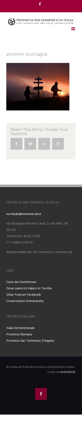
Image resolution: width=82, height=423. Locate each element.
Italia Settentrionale (20, 328)
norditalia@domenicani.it (23, 214)
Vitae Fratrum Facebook (23, 294)
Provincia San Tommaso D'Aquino (30, 340)
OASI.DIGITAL (68, 372)
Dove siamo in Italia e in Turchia (29, 288)
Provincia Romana (19, 334)
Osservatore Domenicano (25, 301)
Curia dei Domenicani (21, 282)
